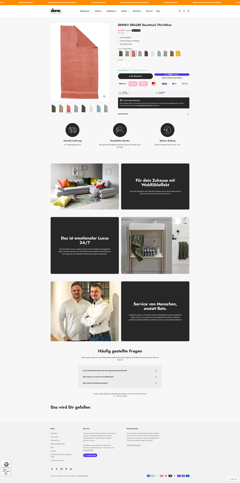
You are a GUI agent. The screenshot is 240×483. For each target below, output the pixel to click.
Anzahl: (120, 60)
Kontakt (53, 451)
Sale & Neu (137, 11)
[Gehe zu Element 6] (91, 109)
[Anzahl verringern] (121, 64)
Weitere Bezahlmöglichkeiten (172, 78)
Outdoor (124, 11)
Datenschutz (55, 440)
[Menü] (9, 462)
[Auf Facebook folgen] (52, 469)
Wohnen (98, 11)
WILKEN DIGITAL (83, 476)
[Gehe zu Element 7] (99, 109)
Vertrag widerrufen (57, 460)
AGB (52, 447)
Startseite (54, 433)
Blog (158, 11)
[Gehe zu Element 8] (106, 109)
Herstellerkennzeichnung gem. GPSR (61, 455)
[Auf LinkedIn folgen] (71, 469)
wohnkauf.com (88, 450)
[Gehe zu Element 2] (61, 109)
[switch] (6, 473)
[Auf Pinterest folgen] (66, 469)
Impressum (54, 437)
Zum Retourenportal (134, 445)
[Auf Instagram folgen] (61, 469)
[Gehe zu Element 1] (54, 109)
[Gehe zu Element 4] (76, 109)
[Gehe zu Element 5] (84, 109)
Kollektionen (111, 11)
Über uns (149, 11)
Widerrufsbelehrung (58, 444)
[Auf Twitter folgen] (56, 469)
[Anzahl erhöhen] (132, 64)
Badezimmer (84, 11)
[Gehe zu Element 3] (69, 109)
